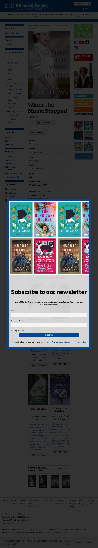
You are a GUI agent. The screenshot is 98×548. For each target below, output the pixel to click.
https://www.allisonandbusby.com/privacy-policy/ (66, 342)
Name (13, 310)
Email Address (17, 320)
